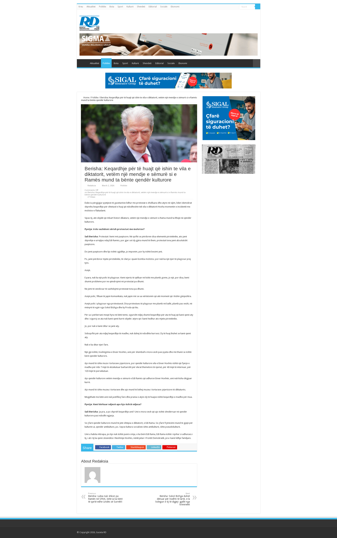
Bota (112, 6)
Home (86, 97)
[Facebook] (239, 532)
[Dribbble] (249, 532)
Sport (120, 6)
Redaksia (92, 185)
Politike (102, 6)
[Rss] (236, 532)
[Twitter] (242, 532)
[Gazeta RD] (89, 22)
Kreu (81, 6)
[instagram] (256, 532)
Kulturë (130, 6)
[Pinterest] (246, 532)
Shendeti (141, 6)
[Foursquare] (252, 532)
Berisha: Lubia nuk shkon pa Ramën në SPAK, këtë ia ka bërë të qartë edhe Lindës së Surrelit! (105, 497)
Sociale (163, 6)
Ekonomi (175, 6)
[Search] (257, 6)
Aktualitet (91, 6)
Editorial (153, 6)
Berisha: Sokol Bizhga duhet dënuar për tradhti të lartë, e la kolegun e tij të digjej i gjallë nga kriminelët (173, 499)
